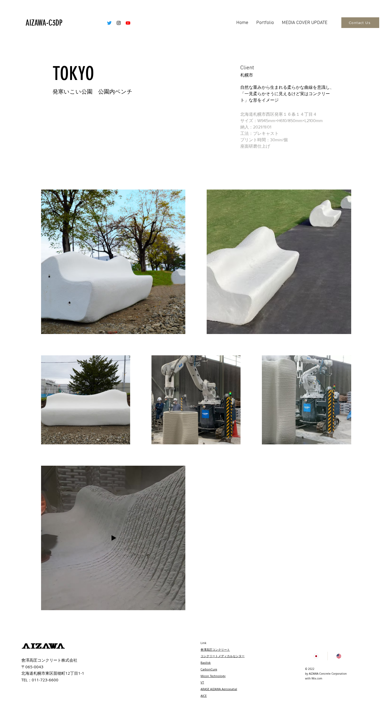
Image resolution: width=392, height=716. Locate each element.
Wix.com (316, 678)
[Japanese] (316, 656)
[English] (338, 656)
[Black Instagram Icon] (118, 23)
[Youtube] (128, 23)
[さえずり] (109, 23)
